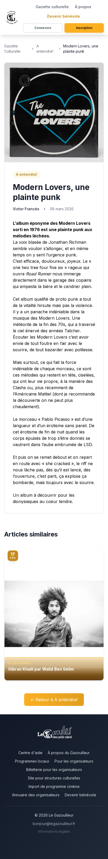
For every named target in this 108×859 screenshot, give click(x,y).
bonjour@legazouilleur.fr (54, 823)
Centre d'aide (30, 752)
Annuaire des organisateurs (36, 795)
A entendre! (44, 48)
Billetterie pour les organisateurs (54, 769)
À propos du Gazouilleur (69, 752)
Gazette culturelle (52, 6)
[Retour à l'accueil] (12, 17)
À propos (83, 6)
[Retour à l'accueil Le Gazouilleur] (54, 733)
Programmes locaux (32, 761)
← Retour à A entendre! (54, 699)
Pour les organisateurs (74, 761)
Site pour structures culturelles (54, 778)
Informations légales (54, 831)
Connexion (42, 28)
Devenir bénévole (63, 16)
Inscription (84, 28)
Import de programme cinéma (54, 786)
